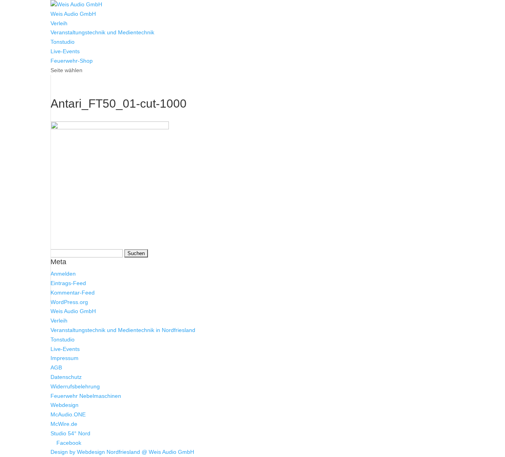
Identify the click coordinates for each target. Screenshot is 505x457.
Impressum (64, 358)
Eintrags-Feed (68, 283)
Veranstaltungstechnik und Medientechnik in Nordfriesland (122, 330)
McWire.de (63, 424)
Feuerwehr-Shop (71, 61)
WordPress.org (69, 302)
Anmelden (63, 273)
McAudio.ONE (68, 414)
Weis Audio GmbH (73, 14)
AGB (56, 367)
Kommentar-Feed (72, 292)
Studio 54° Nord (70, 433)
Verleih (58, 23)
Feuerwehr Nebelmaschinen (85, 396)
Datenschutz (66, 377)
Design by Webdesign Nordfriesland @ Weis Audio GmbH (122, 452)
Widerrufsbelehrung (75, 386)
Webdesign (64, 405)
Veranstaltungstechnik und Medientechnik (102, 32)
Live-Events (65, 51)
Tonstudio (62, 42)
